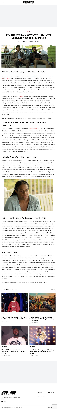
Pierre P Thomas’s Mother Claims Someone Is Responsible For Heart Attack (13, 351)
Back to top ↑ (51, 407)
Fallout (21, 96)
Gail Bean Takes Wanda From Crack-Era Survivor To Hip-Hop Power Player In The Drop (42, 318)
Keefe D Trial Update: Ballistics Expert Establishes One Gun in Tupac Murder (14, 318)
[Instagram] (5, 401)
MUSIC (40, 392)
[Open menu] (2, 2)
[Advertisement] (28, 15)
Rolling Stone (33, 128)
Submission (41, 395)
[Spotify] (2, 401)
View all (53, 289)
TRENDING (28, 31)
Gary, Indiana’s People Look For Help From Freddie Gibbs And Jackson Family (41, 351)
